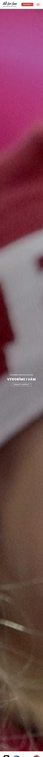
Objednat (27, 4)
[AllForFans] (11, 4)
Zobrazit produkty (21, 384)
